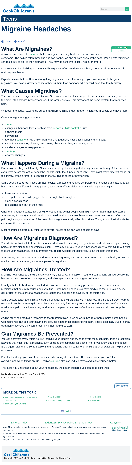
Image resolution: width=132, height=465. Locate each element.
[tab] (121, 385)
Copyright (115, 422)
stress (8, 124)
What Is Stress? (54, 397)
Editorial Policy (19, 422)
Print (20, 41)
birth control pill (73, 128)
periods (57, 128)
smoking (10, 151)
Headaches (95, 400)
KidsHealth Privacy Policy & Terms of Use (69, 422)
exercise (55, 361)
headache (33, 54)
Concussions (95, 397)
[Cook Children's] (19, 8)
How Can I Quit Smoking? (16, 404)
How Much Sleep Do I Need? (60, 400)
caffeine (21, 139)
